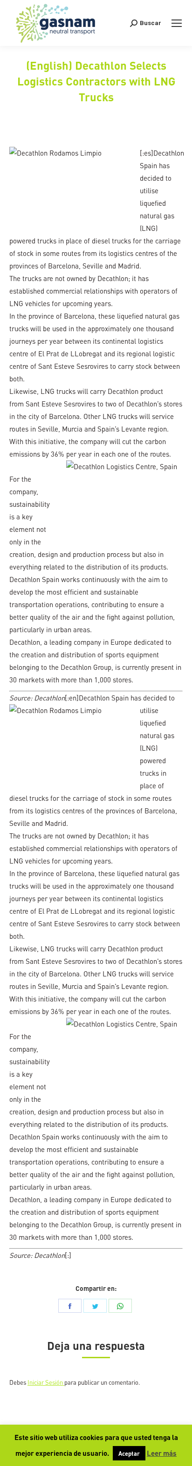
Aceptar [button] (129, 1453)
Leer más (162, 1453)
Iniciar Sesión (45, 1382)
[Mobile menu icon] (177, 23)
